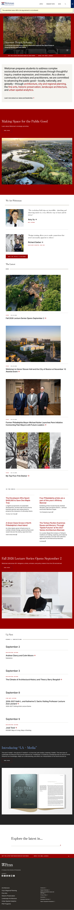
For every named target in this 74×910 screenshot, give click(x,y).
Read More (7, 130)
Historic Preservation (8, 896)
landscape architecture (54, 86)
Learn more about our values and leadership (18, 98)
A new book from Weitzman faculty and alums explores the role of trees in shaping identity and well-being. (29, 46)
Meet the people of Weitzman (17, 256)
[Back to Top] (69, 901)
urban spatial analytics (21, 89)
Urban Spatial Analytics (9, 901)
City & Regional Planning (9, 890)
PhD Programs (6, 904)
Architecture (6, 888)
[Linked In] (7, 876)
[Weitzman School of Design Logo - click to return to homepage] (7, 4)
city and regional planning (52, 83)
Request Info (50, 4)
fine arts (12, 86)
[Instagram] (9, 876)
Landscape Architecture (9, 898)
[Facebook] (2, 876)
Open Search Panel (65, 4)
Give (59, 4)
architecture (30, 83)
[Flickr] (14, 876)
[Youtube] (11, 876)
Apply (41, 4)
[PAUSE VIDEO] (67, 50)
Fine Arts (4, 893)
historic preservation (29, 86)
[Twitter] (5, 876)
